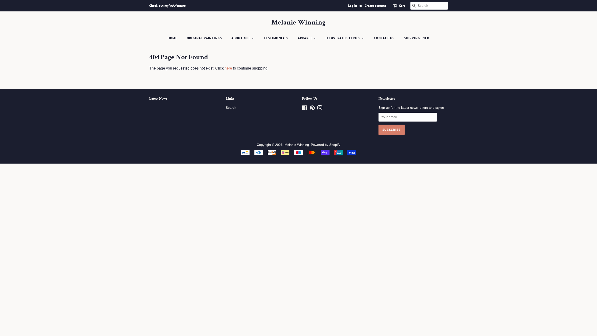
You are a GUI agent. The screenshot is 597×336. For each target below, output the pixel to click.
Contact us (384, 38)
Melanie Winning (298, 22)
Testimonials (276, 38)
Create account (375, 6)
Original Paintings (204, 38)
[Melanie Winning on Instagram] (319, 109)
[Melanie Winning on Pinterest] (312, 109)
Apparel (305, 38)
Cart (402, 6)
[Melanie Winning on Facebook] (304, 109)
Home (172, 38)
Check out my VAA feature (167, 6)
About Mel (241, 38)
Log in (352, 6)
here (228, 68)
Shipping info (416, 38)
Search (231, 107)
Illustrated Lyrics (344, 38)
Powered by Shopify (325, 145)
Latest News (158, 98)
